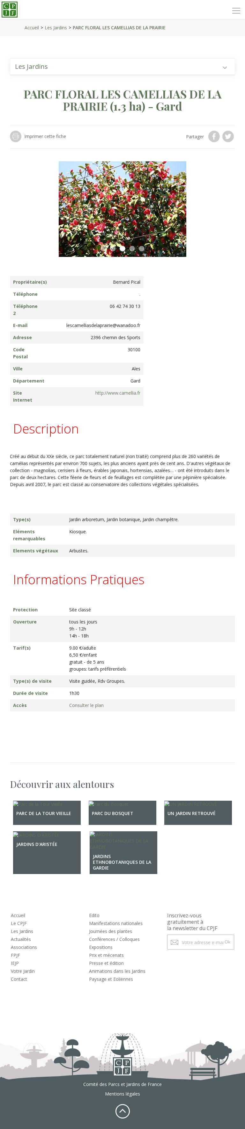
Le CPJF (19, 923)
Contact (19, 979)
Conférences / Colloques (114, 939)
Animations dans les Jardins (117, 971)
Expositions (101, 947)
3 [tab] (122, 249)
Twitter (228, 136)
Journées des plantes (110, 931)
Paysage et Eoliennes (111, 979)
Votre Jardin (23, 971)
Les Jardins (56, 28)
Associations (24, 947)
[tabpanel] (122, 209)
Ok (227, 941)
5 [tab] (141, 249)
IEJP (15, 963)
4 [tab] (132, 249)
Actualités (21, 939)
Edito (94, 915)
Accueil (32, 28)
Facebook (214, 136)
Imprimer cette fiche (45, 136)
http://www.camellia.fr (117, 393)
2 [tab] (113, 249)
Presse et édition (106, 963)
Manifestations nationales (116, 923)
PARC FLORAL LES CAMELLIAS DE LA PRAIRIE (119, 28)
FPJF (15, 955)
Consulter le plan (86, 705)
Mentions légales (122, 1094)
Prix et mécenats (106, 955)
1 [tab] (103, 249)
